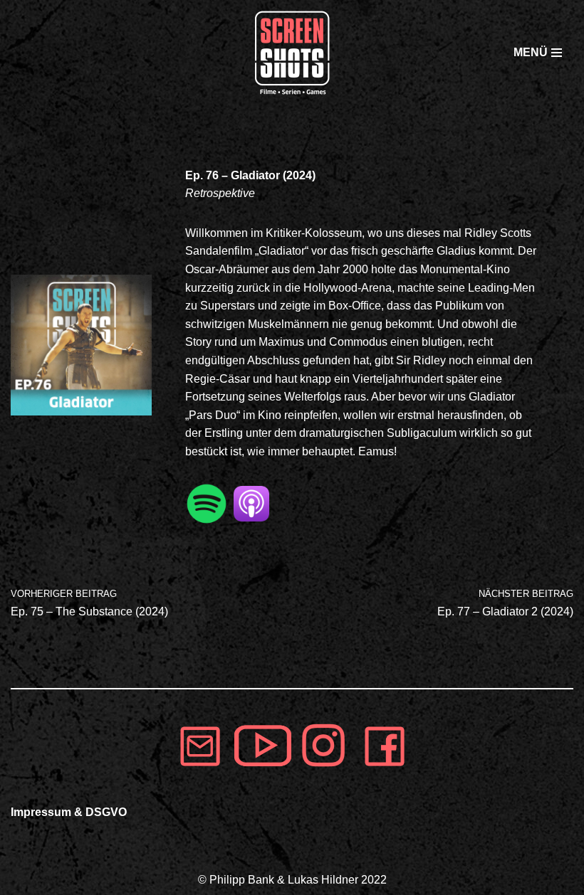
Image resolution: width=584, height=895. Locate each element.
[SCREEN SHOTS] (292, 52)
